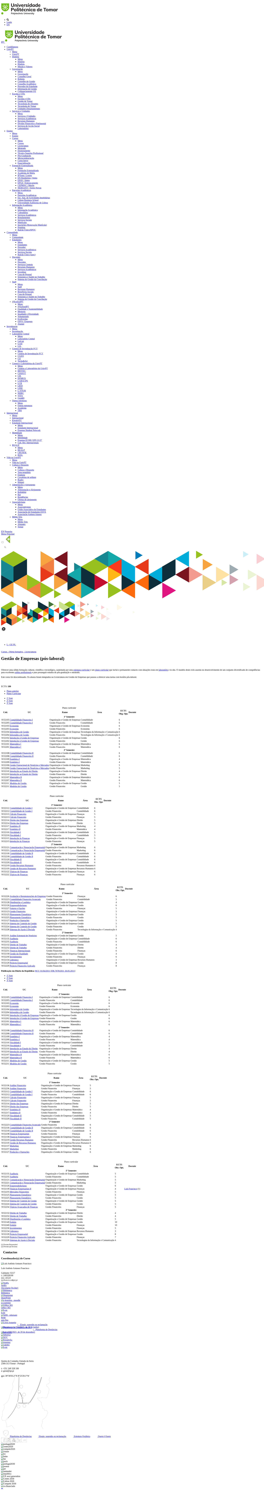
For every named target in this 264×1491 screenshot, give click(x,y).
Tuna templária (24, 472)
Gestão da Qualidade (19, 954)
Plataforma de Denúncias (20, 1436)
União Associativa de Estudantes (32, 509)
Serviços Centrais (25, 264)
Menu (14, 52)
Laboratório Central (20, 334)
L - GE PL (11, 644)
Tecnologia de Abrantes (28, 104)
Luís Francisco (130, 1189)
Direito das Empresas (19, 820)
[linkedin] (19, 1441)
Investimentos (16, 957)
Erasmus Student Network (29, 430)
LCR (20, 383)
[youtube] (14, 1441)
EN (8, 25)
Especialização (24, 163)
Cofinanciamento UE (27, 91)
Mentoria (21, 311)
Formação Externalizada (22, 165)
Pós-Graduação (24, 156)
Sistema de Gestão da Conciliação (32, 279)
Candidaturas (12, 47)
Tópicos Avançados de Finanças (24, 1207)
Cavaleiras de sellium (27, 477)
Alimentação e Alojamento (23, 485)
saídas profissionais (23, 672)
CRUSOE (22, 452)
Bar (19, 494)
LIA (19, 346)
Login (9, 22)
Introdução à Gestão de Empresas (24, 738)
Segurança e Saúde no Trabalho (31, 277)
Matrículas (22, 222)
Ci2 (19, 358)
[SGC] (4, 1337)
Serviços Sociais (25, 220)
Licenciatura (23, 146)
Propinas (21, 227)
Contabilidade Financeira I (21, 720)
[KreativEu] (6, 1340)
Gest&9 (21, 398)
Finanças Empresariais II (20, 1189)
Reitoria (21, 79)
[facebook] (3, 1441)
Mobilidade (17, 433)
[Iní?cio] (30, 15)
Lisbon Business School (28, 200)
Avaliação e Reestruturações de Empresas (28, 896)
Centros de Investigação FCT (25, 348)
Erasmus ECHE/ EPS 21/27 (30, 440)
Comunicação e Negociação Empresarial (27, 847)
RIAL (20, 455)
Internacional (12, 413)
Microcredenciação (26, 158)
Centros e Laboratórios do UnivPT (27, 363)
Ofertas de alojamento (27, 499)
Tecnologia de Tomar (27, 106)
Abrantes (21, 524)
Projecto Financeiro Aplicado (22, 966)
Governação (17, 69)
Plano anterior (13, 691)
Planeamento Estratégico (20, 914)
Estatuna (21, 475)
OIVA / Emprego (25, 321)
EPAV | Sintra (24, 180)
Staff (14, 282)
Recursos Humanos (26, 121)
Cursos (15, 138)
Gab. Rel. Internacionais (28, 443)
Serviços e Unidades (21, 111)
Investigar (22, 272)
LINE (20, 388)
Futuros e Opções (17, 908)
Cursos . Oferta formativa (12, 652)
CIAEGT (22, 373)
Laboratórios (23, 128)
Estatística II (15, 826)
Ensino (10, 131)
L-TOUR (22, 391)
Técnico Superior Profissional (30, 153)
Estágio (13, 1222)
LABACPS (23, 381)
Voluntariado (23, 316)
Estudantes (16, 240)
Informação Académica (22, 205)
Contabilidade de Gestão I (21, 808)
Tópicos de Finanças (19, 871)
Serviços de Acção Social (29, 126)
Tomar (20, 527)
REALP (15, 445)
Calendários (23, 212)
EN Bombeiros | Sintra (27, 178)
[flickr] (24, 1441)
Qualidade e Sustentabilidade (30, 309)
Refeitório (22, 492)
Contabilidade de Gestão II (21, 853)
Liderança (14, 960)
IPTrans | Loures (25, 175)
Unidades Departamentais (29, 108)
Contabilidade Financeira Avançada (25, 899)
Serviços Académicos (27, 118)
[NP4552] (6, 1335)
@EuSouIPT (17, 301)
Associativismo (18, 502)
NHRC (21, 393)
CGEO (21, 356)
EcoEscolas (23, 319)
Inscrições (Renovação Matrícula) (32, 225)
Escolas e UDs (18, 94)
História (15, 57)
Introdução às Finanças (20, 838)
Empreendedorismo (18, 905)
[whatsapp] (29, 1441)
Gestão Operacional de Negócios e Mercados (29, 765)
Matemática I (15, 744)
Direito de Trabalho (18, 945)
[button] (2, 1488)
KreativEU (17, 420)
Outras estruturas (19, 400)
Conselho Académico (27, 84)
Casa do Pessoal (25, 274)
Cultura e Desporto (20, 465)
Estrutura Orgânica (81, 1436)
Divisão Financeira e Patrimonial (32, 123)
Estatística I (15, 759)
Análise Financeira (18, 1085)
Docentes (16, 257)
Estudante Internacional (22, 423)
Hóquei (21, 482)
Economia (14, 726)
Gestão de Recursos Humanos (23, 868)
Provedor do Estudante (27, 86)
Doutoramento (24, 151)
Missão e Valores (25, 66)
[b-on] (4, 1347)
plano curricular (102, 670)
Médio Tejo (17, 517)
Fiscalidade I (15, 832)
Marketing (14, 1146)
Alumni (21, 324)
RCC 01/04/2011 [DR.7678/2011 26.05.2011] (55, 971)
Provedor (22, 247)
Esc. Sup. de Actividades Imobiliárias (34, 198)
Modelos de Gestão (18, 783)
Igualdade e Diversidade (28, 314)
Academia (22, 408)
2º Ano (10, 701)
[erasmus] (5, 1342)
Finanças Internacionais (20, 951)
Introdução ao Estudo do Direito (24, 771)
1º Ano (10, 698)
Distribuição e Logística (20, 902)
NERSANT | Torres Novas (29, 188)
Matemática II (16, 777)
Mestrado (22, 148)
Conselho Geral (24, 76)
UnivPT (10, 49)
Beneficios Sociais (26, 292)
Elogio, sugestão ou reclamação (52, 1436)
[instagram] (8, 1441)
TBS (20, 410)
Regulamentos (24, 217)
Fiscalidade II (15, 859)
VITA (20, 396)
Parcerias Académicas (21, 190)
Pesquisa (8, 531)
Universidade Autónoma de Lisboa (33, 203)
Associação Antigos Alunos (30, 514)
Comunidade (12, 232)
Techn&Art (23, 361)
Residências (23, 497)
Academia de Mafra (26, 173)
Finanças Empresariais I (20, 1137)
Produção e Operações (19, 920)
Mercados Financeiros (19, 1192)
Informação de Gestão (27, 89)
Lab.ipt (21, 341)
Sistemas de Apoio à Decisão (22, 929)
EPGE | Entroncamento (28, 183)
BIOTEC (22, 371)
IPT (3, 42)
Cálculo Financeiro (18, 814)
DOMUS (22, 378)
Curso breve (23, 160)
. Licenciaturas (30, 652)
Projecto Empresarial (19, 963)
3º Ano (10, 703)
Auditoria (14, 938)
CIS (19, 376)
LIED (20, 386)
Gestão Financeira (17, 911)
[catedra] (5, 1345)
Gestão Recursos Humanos (21, 865)
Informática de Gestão (19, 732)
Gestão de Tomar (25, 101)
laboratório (163, 670)
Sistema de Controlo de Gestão (23, 923)
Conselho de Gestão (26, 81)
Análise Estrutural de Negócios (23, 935)
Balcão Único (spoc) (26, 254)
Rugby (21, 480)
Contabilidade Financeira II (21, 753)
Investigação (12, 326)
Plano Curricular (14, 693)
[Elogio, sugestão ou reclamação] (8, 1322)
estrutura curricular (81, 670)
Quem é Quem (104, 1436)
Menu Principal (7, 534)
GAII (20, 344)
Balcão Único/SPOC (27, 230)
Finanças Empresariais (19, 1134)
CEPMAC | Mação (26, 185)
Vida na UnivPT (14, 457)
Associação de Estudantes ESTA (32, 512)
